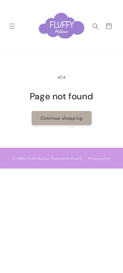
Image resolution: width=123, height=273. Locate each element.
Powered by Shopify (67, 158)
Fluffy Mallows (38, 158)
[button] (12, 26)
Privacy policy (99, 158)
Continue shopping (62, 118)
